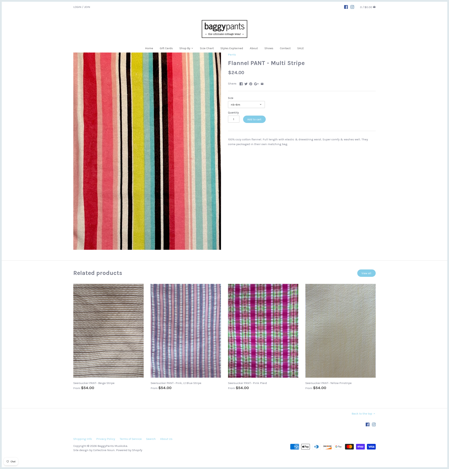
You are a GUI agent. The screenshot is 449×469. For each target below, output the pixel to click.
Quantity (233, 112)
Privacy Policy (105, 439)
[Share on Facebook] (241, 83)
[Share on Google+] (256, 83)
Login (77, 6)
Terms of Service (131, 439)
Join (87, 6)
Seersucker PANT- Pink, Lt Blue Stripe (176, 383)
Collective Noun (104, 450)
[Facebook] (346, 6)
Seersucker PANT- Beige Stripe (94, 383)
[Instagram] (352, 6)
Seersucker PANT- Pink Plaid (247, 383)
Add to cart (254, 119)
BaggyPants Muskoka (112, 446)
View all (366, 273)
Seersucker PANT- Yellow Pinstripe (328, 383)
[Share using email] (262, 83)
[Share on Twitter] (245, 83)
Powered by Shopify (129, 450)
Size (230, 98)
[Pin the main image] (250, 83)
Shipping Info (82, 439)
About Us (166, 439)
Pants (232, 54)
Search (151, 439)
